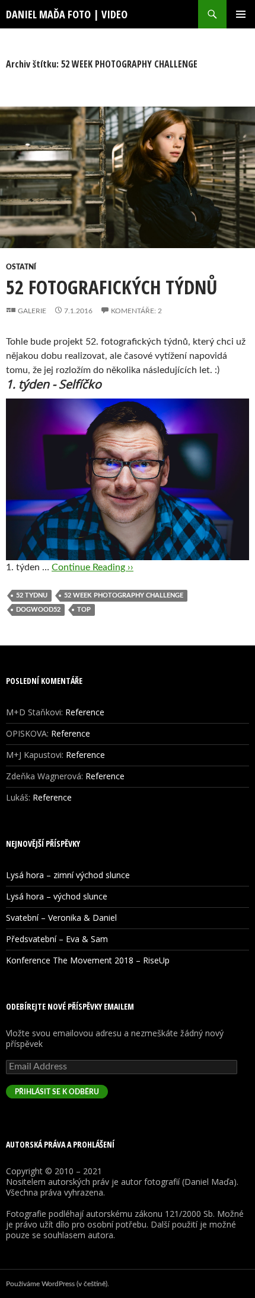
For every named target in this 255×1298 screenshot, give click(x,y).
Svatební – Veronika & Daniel (61, 917)
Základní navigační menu (241, 14)
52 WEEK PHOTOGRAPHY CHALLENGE (123, 595)
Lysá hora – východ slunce (56, 896)
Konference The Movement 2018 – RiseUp (88, 960)
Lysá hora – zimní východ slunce (68, 875)
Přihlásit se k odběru (57, 1091)
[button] (127, 177)
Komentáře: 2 (136, 310)
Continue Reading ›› (92, 567)
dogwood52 (38, 609)
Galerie (32, 310)
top (84, 609)
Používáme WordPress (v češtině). (57, 1283)
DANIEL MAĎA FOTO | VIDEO (67, 14)
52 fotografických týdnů (112, 287)
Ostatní (21, 267)
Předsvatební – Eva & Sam (57, 938)
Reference (84, 712)
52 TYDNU (31, 595)
